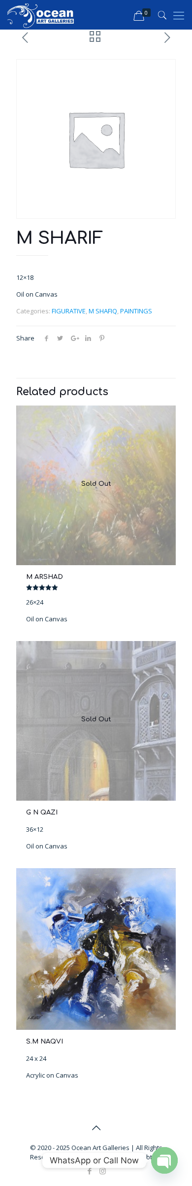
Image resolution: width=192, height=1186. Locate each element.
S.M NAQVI (44, 1041)
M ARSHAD (44, 577)
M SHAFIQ (103, 310)
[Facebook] (89, 1171)
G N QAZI (42, 812)
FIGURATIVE (69, 310)
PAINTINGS (136, 310)
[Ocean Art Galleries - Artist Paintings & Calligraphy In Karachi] (40, 14)
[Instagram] (102, 1171)
